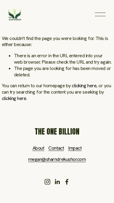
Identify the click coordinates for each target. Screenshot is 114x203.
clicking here (84, 85)
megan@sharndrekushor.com (57, 159)
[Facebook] (67, 182)
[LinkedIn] (57, 182)
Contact (56, 148)
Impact (74, 148)
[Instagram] (47, 182)
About (38, 148)
